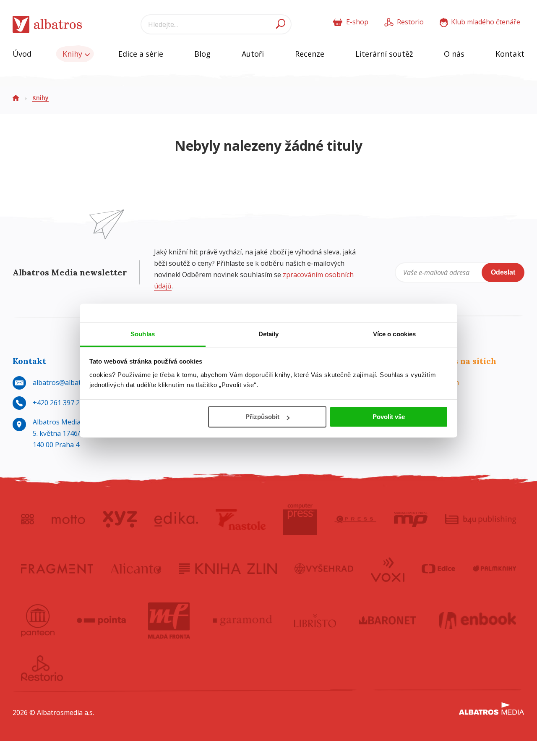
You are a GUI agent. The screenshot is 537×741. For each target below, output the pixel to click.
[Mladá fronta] (169, 620)
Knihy (73, 54)
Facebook (441, 402)
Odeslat (503, 272)
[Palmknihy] (494, 569)
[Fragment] (57, 569)
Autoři (253, 54)
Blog (202, 54)
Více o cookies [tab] (394, 334)
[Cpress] (355, 519)
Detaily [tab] (268, 334)
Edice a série (140, 54)
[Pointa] (101, 620)
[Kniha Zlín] (227, 569)
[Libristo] (315, 620)
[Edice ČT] (438, 569)
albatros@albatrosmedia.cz (75, 382)
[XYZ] (119, 519)
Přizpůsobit (262, 416)
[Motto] (68, 519)
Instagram (442, 382)
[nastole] (240, 519)
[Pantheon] (38, 620)
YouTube (440, 422)
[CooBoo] (27, 519)
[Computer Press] (300, 519)
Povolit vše (389, 416)
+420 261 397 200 (60, 402)
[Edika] (176, 519)
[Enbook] (477, 620)
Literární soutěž (384, 54)
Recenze (309, 54)
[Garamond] (242, 620)
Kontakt (509, 54)
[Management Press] (411, 519)
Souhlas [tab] (142, 334)
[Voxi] (387, 569)
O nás (454, 54)
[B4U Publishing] (480, 519)
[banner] (47, 24)
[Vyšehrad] (324, 569)
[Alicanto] (136, 569)
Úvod (22, 54)
